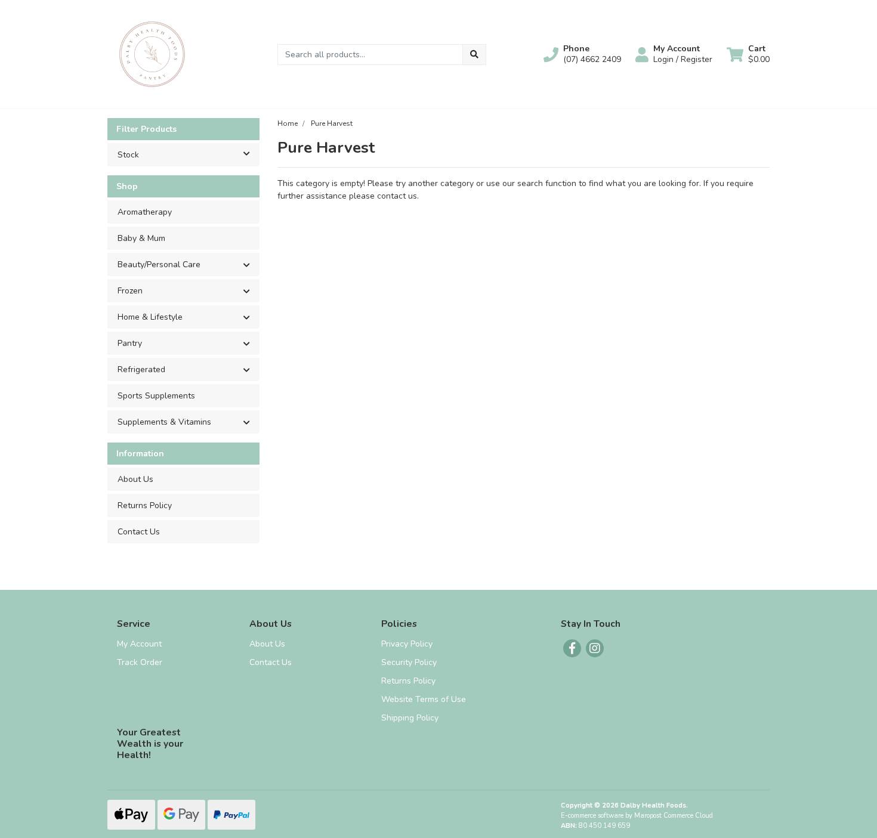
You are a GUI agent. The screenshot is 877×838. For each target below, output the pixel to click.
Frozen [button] (130, 290)
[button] (582, 54)
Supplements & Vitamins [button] (164, 422)
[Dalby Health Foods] (152, 53)
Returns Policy (145, 505)
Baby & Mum (141, 238)
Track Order (139, 662)
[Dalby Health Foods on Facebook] (572, 648)
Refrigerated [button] (141, 369)
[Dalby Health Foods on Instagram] (595, 648)
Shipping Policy (409, 717)
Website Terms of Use (423, 699)
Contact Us (139, 531)
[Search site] (474, 54)
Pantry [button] (130, 343)
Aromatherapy (145, 212)
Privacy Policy (407, 644)
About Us (135, 479)
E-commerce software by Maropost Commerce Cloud (637, 815)
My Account (139, 644)
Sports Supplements (156, 395)
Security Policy (409, 662)
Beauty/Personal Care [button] (159, 264)
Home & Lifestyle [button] (150, 317)
